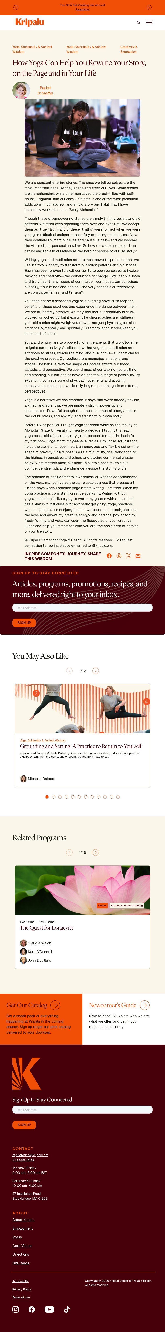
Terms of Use (21, 1297)
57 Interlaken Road (26, 1194)
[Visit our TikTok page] (67, 1309)
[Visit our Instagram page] (15, 1309)
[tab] (47, 797)
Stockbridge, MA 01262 (30, 1198)
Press (17, 1237)
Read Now (83, 9)
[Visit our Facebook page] (32, 1309)
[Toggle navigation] (149, 22)
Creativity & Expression (128, 49)
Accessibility (20, 1281)
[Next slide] (95, 670)
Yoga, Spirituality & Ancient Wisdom (32, 49)
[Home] (30, 20)
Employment (22, 1228)
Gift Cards (20, 1263)
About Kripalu (23, 1219)
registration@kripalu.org (30, 1155)
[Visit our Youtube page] (49, 1309)
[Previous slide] (69, 670)
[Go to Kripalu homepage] (26, 1073)
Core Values (22, 1245)
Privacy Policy (21, 1289)
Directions (20, 1254)
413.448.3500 (23, 1160)
